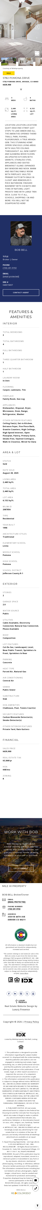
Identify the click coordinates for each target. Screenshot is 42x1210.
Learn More (24, 973)
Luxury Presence (21, 1009)
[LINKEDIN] (15, 993)
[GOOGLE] (21, 993)
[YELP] (27, 993)
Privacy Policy (31, 1021)
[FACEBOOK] (9, 993)
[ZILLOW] (33, 993)
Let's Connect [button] (21, 868)
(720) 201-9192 (10, 268)
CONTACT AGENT (21, 292)
